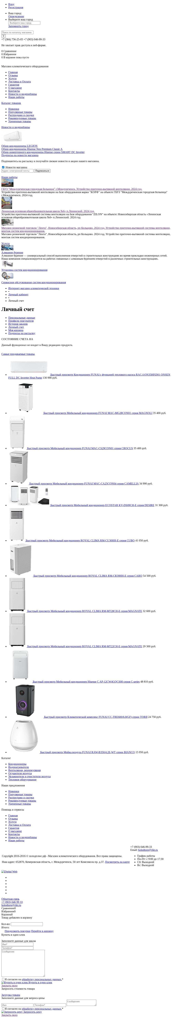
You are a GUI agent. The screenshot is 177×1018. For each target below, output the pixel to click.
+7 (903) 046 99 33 (12, 902)
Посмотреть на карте (117, 861)
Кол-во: (6, 924)
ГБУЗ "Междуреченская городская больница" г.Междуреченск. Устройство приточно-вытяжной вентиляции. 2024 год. (71, 189)
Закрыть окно (9, 985)
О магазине (15, 87)
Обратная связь (10, 898)
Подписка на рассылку (21, 333)
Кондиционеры (17, 764)
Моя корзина (15, 330)
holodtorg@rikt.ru (148, 849)
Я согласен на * (34, 979)
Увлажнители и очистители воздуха (29, 776)
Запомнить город (18, 26)
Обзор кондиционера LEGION (19, 145)
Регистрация (15, 7)
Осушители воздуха (20, 773)
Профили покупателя (21, 320)
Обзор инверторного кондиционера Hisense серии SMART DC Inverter (43, 152)
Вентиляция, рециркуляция (24, 770)
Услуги (12, 78)
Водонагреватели (18, 767)
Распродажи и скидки (21, 115)
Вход (11, 4)
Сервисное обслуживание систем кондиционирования (33, 282)
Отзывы (13, 75)
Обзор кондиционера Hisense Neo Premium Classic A (32, 149)
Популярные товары (20, 112)
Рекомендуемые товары (22, 118)
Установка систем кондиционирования (24, 269)
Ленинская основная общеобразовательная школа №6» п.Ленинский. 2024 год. (48, 211)
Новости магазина (16, 167)
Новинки (13, 108)
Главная (13, 72)
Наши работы (16, 97)
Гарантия (13, 84)
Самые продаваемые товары (18, 354)
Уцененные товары (19, 121)
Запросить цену (32, 1011)
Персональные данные (21, 317)
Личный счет (16, 327)
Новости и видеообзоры (22, 94)
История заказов (18, 323)
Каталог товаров (11, 103)
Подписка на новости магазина (19, 155)
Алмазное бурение (12, 252)
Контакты (14, 90)
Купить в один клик (40, 982)
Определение (16, 16)
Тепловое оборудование (22, 779)
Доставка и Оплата (19, 81)
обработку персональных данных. (42, 979)
